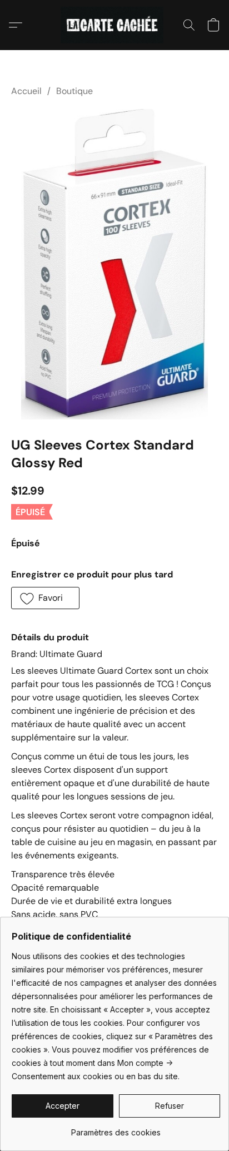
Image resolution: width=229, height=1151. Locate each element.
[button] (115, 25)
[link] (116, 1128)
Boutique (74, 91)
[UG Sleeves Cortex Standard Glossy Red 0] (114, 264)
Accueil (26, 91)
